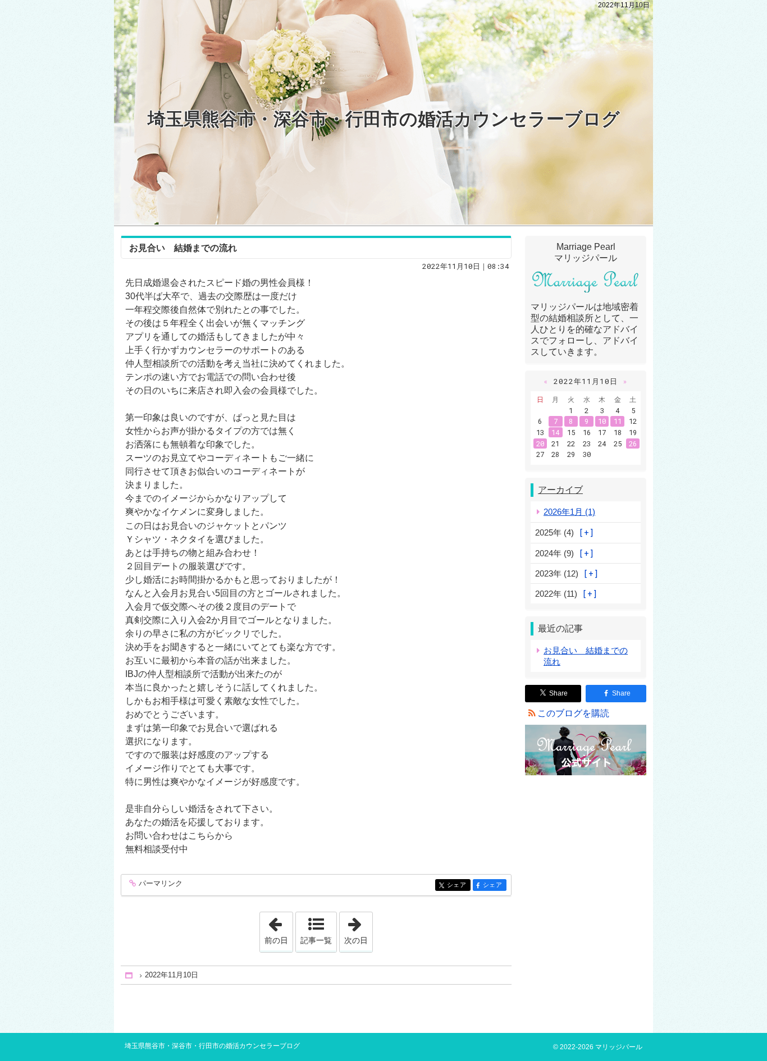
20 (540, 443)
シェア (459, 885)
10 (602, 421)
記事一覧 (316, 940)
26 (633, 443)
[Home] (129, 975)
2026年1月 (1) (569, 511)
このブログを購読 (573, 713)
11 (618, 421)
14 (555, 432)
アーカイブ (560, 490)
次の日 (358, 928)
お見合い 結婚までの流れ (183, 248)
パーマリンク (160, 883)
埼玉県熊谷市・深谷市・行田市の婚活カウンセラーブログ (384, 119)
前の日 (278, 928)
